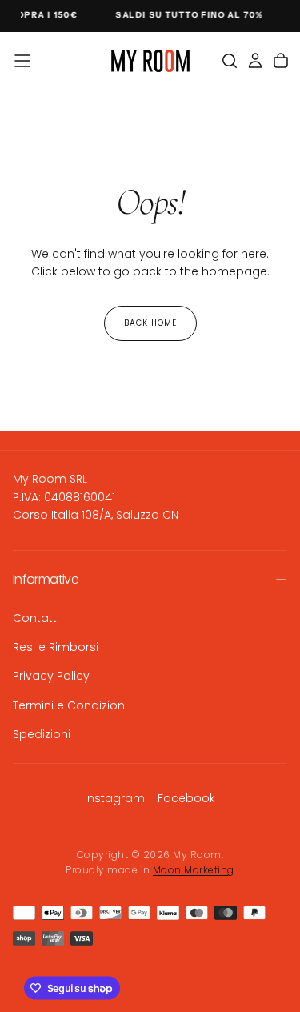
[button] (22, 60)
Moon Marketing (193, 870)
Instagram (115, 798)
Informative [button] (45, 579)
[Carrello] (280, 61)
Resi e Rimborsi (55, 647)
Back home (150, 323)
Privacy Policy (51, 676)
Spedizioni (41, 734)
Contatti (36, 618)
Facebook (186, 798)
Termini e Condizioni (70, 705)
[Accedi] (255, 61)
